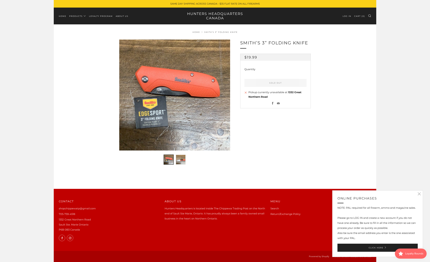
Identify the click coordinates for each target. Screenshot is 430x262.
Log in (347, 16)
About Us (122, 16)
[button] (169, 160)
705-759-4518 (67, 214)
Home (62, 16)
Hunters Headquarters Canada (215, 16)
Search (274, 208)
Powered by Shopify (319, 256)
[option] (174, 95)
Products (76, 16)
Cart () (359, 16)
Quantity (249, 69)
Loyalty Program (101, 16)
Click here (376, 248)
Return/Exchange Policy (285, 214)
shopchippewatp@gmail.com (77, 208)
